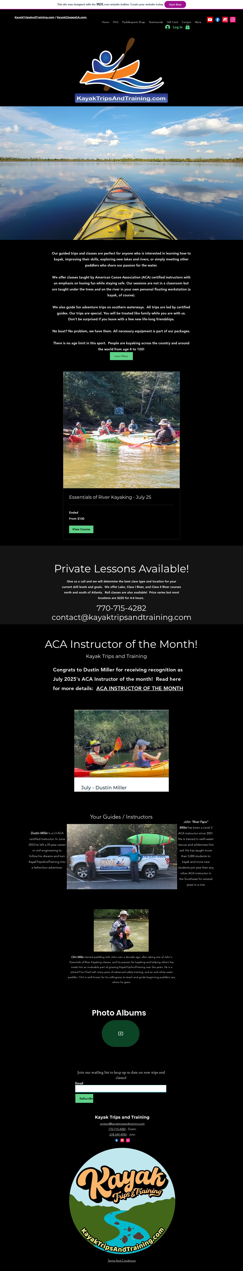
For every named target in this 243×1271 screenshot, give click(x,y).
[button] (187, 26)
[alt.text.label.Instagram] (233, 19)
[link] (121, 497)
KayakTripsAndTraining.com (34, 17)
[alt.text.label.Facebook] (217, 19)
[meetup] (225, 19)
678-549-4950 (118, 1134)
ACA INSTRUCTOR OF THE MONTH (139, 688)
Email (79, 1083)
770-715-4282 (117, 1129)
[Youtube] (210, 19)
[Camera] (121, 1033)
